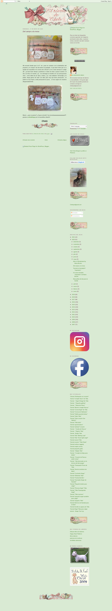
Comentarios (76, 216)
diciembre (76, 241)
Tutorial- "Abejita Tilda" (76, 451)
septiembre (76, 249)
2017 (73, 299)
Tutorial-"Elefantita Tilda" (77, 475)
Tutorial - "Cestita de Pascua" (78, 429)
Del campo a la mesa (79, 266)
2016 (73, 302)
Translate (83, 128)
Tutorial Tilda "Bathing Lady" (78, 435)
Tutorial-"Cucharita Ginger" (77, 473)
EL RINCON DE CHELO (78, 75)
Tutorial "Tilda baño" (75, 422)
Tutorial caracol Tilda (76, 440)
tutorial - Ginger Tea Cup (77, 511)
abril (74, 284)
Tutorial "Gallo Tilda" (75, 416)
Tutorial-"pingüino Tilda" (76, 500)
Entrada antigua (62, 140)
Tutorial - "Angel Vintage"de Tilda (79, 401)
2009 (73, 319)
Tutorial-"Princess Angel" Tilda (78, 488)
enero (75, 291)
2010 (73, 317)
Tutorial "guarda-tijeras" (76, 424)
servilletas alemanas (75, 540)
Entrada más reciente (29, 140)
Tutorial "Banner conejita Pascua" (79, 407)
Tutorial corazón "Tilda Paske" (78, 442)
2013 (73, 309)
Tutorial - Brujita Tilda (76, 433)
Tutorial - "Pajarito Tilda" (76, 431)
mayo (75, 259)
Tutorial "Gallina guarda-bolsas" (79, 414)
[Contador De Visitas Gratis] (79, 61)
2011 (73, 314)
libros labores (73, 536)
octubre (75, 246)
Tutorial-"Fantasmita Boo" (77, 477)
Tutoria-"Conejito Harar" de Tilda (79, 398)
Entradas (74, 212)
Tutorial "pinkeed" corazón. (77, 427)
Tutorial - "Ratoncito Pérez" (77, 405)
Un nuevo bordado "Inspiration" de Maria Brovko (79, 274)
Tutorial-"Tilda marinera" (76, 494)
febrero (75, 289)
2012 (73, 312)
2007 (73, 324)
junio (74, 256)
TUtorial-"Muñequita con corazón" (79, 396)
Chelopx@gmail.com (75, 204)
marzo (75, 286)
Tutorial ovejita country (76, 446)
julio (74, 254)
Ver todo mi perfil (76, 88)
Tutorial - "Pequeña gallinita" (78, 403)
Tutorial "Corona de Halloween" (78, 412)
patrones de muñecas (76, 538)
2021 (73, 237)
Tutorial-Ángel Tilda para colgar (78, 509)
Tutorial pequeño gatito (76, 448)
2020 (73, 239)
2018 (73, 297)
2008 (73, 322)
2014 (73, 307)
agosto (75, 251)
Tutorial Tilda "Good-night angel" (79, 437)
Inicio (46, 140)
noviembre (76, 244)
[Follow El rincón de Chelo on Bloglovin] (77, 163)
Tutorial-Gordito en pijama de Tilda (79, 507)
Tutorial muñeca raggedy (77, 444)
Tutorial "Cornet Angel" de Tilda (78, 409)
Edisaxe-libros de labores (77, 531)
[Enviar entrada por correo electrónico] (51, 133)
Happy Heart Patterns (76, 534)
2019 (73, 294)
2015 (73, 304)
